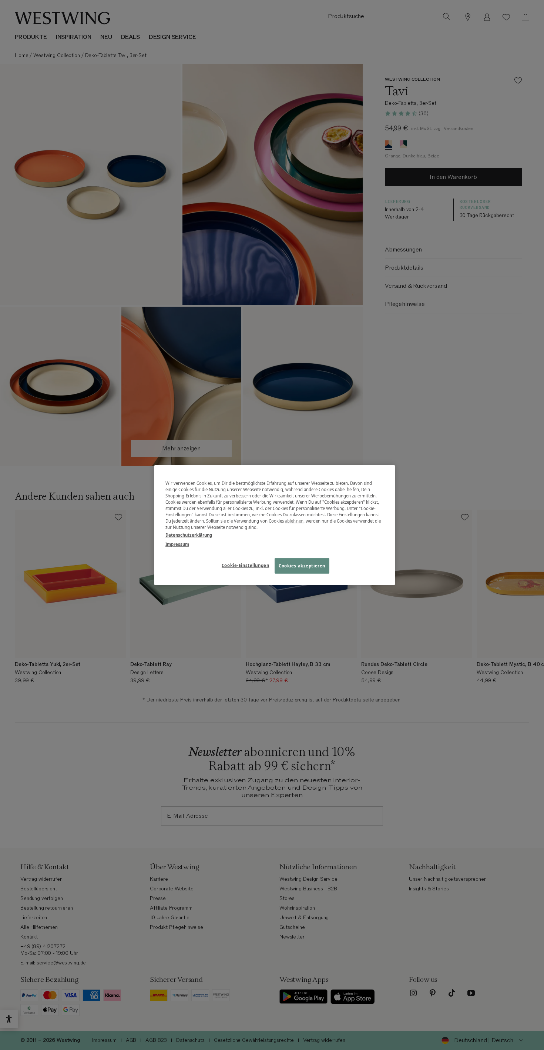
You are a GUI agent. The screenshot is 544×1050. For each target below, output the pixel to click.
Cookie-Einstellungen (245, 565)
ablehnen (294, 521)
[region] (274, 525)
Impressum (177, 544)
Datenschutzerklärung (188, 535)
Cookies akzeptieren (302, 566)
